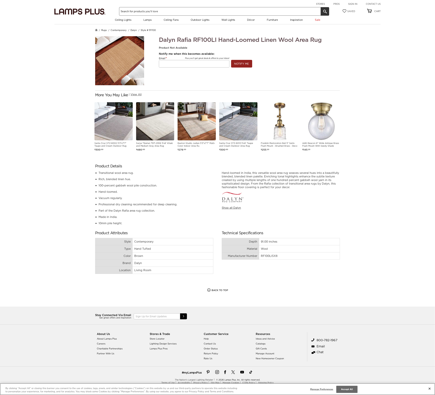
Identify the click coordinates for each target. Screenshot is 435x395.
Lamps (147, 20)
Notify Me (241, 63)
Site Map (215, 382)
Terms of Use (168, 382)
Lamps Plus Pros (159, 348)
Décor (251, 20)
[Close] (429, 388)
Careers (101, 343)
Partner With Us (105, 353)
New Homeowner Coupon (270, 358)
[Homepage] (96, 30)
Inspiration (296, 20)
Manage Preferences (321, 389)
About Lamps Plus (107, 338)
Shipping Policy (266, 382)
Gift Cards (261, 348)
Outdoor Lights (200, 20)
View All (136, 94)
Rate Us (208, 358)
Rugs (104, 30)
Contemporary (119, 30)
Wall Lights (228, 20)
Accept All (347, 389)
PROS (336, 3)
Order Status (211, 348)
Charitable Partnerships (110, 348)
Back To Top (220, 290)
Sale (317, 20)
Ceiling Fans (171, 20)
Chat (320, 352)
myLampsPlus (193, 372)
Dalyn (133, 30)
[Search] (325, 11)
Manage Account (265, 353)
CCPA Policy (248, 382)
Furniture (272, 20)
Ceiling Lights (123, 20)
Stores (320, 3)
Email (162, 58)
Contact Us (373, 3)
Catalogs (260, 343)
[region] (217, 389)
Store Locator (157, 338)
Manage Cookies (231, 382)
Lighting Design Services (163, 343)
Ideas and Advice (265, 338)
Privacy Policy (200, 382)
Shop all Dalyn (231, 208)
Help (206, 338)
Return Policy (211, 353)
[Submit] (183, 316)
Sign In (352, 4)
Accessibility (184, 382)
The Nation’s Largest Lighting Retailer (194, 379)
